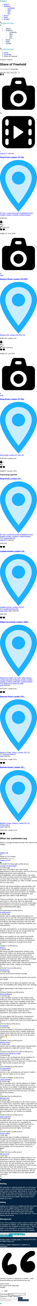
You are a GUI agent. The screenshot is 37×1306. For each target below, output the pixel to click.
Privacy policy (5, 1239)
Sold (1, 275)
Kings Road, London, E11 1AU (12, 157)
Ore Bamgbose (5, 1068)
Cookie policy (16, 1239)
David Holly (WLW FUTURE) (10, 1053)
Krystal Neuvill (5, 912)
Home (6, 53)
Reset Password (23, 1300)
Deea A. (3, 947)
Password (3, 1296)
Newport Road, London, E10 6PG (14, 279)
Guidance (7, 6)
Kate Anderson (5, 1117)
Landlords (11, 8)
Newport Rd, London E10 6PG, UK (12, 335)
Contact (6, 19)
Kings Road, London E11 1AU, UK (12, 455)
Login (20, 1298)
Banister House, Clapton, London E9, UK (15, 823)
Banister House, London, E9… (12, 767)
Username (3, 1294)
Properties (7, 54)
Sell (9, 12)
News (6, 17)
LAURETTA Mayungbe (8, 866)
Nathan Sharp (5, 1042)
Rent (9, 10)
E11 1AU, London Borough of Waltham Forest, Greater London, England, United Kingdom (16, 214)
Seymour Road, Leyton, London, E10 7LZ (15, 752)
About (6, 15)
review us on (4, 860)
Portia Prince (4, 970)
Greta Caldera (5, 1133)
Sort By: (3, 72)
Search (6, 4)
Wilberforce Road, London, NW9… (15, 622)
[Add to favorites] (4, 230)
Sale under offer (6, 611)
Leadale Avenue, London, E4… (13, 551)
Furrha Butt (4, 1026)
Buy (9, 13)
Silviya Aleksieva (6, 994)
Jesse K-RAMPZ (6, 1079)
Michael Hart (4, 1098)
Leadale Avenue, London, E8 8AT (12, 607)
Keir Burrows (4, 1154)
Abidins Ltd (4, 853)
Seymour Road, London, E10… (13, 696)
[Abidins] (3, 1)
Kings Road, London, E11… (11, 478)
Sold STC (3, 153)
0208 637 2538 (8, 23)
